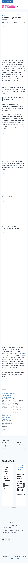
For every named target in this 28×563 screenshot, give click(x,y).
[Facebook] (3, 539)
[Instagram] (9, 539)
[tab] (12, 507)
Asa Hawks (7, 488)
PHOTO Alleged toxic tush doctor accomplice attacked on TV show (21, 446)
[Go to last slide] (4, 485)
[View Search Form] (17, 6)
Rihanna (12, 14)
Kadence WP (15, 558)
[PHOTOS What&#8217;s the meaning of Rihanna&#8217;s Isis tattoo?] (7, 395)
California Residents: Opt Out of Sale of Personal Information (14, 531)
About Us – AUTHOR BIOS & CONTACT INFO (11, 526)
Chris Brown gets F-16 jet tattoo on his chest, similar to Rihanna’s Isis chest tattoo (7, 423)
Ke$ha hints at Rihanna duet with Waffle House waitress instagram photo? (7, 476)
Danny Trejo (5, 14)
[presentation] (21, 467)
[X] (6, 539)
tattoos (18, 14)
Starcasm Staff (7, 22)
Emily (20, 493)
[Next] (24, 485)
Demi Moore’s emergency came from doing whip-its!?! (7, 445)
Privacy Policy (7, 1)
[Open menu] (24, 6)
